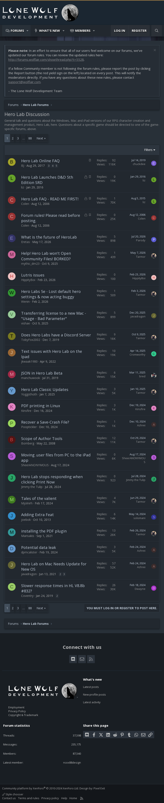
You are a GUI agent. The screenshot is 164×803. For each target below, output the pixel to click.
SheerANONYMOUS (35, 465)
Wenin (25, 301)
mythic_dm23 (30, 264)
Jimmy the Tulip (31, 487)
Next (40, 138)
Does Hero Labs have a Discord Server (56, 334)
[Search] (156, 30)
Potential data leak (38, 547)
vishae (25, 323)
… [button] (23, 138)
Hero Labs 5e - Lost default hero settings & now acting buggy (51, 294)
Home (73, 798)
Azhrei (141, 425)
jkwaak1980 (29, 361)
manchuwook (30, 378)
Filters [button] (148, 150)
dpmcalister (29, 552)
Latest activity (92, 702)
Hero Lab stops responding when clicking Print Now (52, 479)
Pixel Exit (99, 788)
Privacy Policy (17, 711)
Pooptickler (29, 427)
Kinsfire (26, 411)
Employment (16, 707)
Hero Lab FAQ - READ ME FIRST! (49, 198)
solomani (139, 518)
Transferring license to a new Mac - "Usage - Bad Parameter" (53, 316)
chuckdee (139, 164)
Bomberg (27, 443)
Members (83, 30)
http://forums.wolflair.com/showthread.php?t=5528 (46, 59)
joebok (26, 520)
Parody (140, 240)
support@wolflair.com (24, 82)
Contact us (9, 798)
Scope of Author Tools (41, 438)
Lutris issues (32, 275)
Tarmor (140, 257)
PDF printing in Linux (40, 405)
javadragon (137, 316)
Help (64, 798)
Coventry (27, 596)
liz (22, 187)
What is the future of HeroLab (49, 237)
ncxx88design (72, 762)
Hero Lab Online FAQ (40, 160)
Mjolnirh (26, 503)
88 (30, 138)
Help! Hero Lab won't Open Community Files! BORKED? (46, 256)
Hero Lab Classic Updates (44, 389)
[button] (28, 30)
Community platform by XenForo (40, 788)
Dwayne (140, 589)
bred (142, 376)
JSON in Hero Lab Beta (41, 373)
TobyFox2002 (30, 340)
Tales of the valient (39, 498)
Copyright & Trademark (23, 715)
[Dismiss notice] (154, 50)
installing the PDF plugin (44, 531)
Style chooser (14, 794)
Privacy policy (50, 798)
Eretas (25, 242)
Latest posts (91, 687)
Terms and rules (28, 798)
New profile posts (94, 694)
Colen (25, 204)
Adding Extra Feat (37, 514)
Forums (17, 30)
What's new (49, 30)
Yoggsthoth (29, 394)
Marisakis (27, 536)
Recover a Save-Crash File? (45, 422)
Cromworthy (137, 354)
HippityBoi (28, 280)
